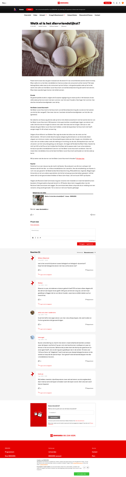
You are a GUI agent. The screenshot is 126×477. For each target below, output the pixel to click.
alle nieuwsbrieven (79, 420)
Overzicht (27, 15)
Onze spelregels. (34, 224)
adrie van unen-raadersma (47, 312)
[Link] (40, 238)
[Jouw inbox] (117, 3)
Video (35, 15)
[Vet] (33, 238)
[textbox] (63, 232)
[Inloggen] (119, 3)
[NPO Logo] (123, 3)
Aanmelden (54, 417)
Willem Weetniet (43, 258)
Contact (97, 15)
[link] (37, 209)
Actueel (42, 15)
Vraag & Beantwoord (56, 15)
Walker (40, 283)
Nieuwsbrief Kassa (85, 15)
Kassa (21, 9)
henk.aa (40, 374)
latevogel (41, 337)
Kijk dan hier (80, 158)
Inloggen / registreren (86, 244)
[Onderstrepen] (38, 238)
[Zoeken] (114, 3)
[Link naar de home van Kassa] (15, 9)
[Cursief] (35, 238)
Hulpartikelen (72, 15)
